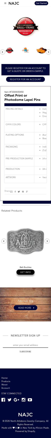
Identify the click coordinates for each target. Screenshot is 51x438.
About (4, 384)
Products (5, 381)
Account (5, 388)
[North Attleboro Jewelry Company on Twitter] (9, 400)
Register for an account (25, 79)
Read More (23, 308)
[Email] (11, 191)
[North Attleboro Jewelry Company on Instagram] (23, 400)
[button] (25, 104)
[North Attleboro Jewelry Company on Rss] (30, 400)
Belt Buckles (25, 267)
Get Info (25, 272)
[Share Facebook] (15, 191)
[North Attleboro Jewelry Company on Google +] (16, 400)
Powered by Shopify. (25, 431)
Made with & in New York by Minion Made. (25, 428)
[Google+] (27, 191)
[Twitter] (19, 191)
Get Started (41, 3)
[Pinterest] (23, 191)
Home (4, 378)
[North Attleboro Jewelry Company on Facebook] (3, 400)
